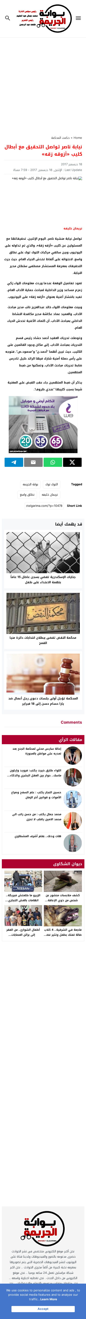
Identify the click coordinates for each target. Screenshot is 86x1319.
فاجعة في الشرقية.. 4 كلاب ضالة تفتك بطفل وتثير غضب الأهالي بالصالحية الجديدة (63, 934)
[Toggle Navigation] (79, 19)
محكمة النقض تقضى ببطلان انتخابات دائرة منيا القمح (43, 640)
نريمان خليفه (50, 494)
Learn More (48, 1299)
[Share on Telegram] (14, 462)
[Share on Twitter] (72, 462)
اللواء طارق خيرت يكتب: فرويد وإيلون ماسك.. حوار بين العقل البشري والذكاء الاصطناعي (35, 775)
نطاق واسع (27, 494)
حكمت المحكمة (60, 138)
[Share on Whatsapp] (53, 462)
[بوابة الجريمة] (43, 1230)
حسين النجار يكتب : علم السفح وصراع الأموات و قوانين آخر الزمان (36, 795)
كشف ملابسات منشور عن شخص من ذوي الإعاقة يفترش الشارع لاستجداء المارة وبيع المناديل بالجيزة (62, 903)
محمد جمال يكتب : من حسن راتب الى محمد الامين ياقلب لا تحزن (36, 817)
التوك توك (51, 484)
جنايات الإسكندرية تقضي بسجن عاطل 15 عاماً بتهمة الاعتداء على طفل (43, 579)
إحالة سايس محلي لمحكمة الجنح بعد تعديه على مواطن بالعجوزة (36, 751)
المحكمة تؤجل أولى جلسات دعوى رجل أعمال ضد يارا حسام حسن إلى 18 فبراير (43, 701)
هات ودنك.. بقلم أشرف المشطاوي (37, 836)
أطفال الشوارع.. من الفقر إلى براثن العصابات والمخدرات (23, 934)
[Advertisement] (43, 84)
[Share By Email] (33, 462)
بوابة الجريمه (30, 484)
